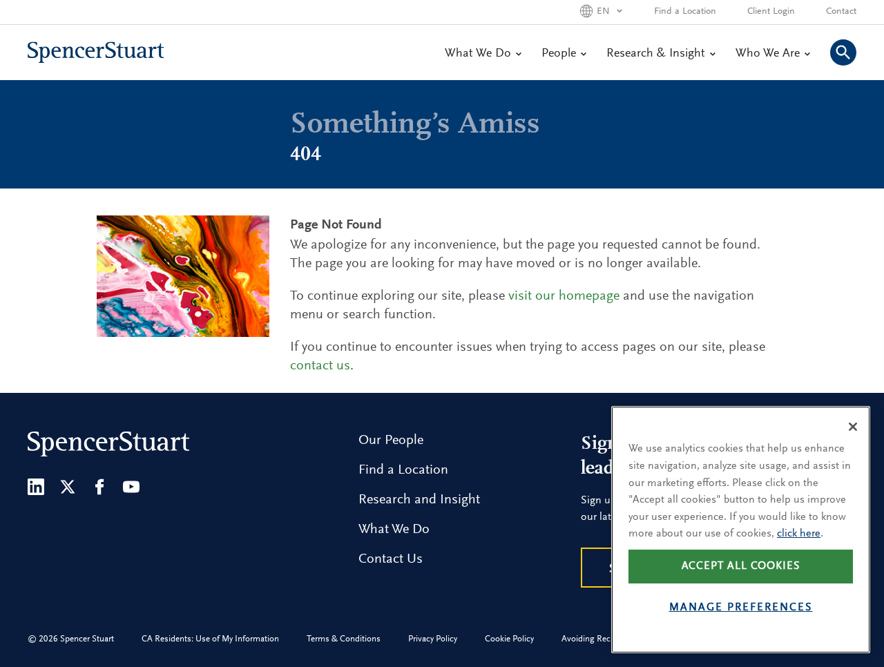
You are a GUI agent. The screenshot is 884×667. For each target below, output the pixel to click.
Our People (390, 440)
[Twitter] (67, 486)
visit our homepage (563, 296)
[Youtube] (131, 486)
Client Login (771, 12)
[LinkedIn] (36, 486)
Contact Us (390, 559)
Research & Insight (655, 54)
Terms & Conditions (344, 639)
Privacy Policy (432, 639)
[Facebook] (99, 486)
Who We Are (768, 54)
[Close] (853, 427)
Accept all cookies (741, 566)
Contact (841, 12)
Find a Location (685, 12)
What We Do (478, 54)
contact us (320, 366)
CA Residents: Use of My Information (210, 639)
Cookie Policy (509, 639)
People (558, 54)
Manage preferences (741, 607)
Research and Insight (419, 500)
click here (798, 533)
